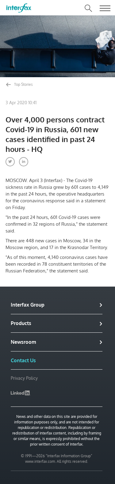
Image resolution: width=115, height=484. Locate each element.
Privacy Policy (24, 378)
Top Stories (23, 84)
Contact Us (23, 360)
